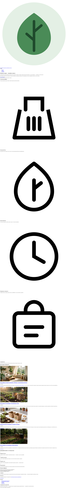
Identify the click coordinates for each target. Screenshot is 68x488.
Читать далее (1, 386)
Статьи (2, 70)
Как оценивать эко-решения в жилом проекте (9, 445)
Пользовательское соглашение (5, 481)
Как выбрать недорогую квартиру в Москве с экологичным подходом (13, 382)
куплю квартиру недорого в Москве (19, 385)
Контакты (3, 71)
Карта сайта (3, 483)
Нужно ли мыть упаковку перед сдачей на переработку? (7, 469)
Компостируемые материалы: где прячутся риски (9, 424)
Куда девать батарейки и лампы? (5, 471)
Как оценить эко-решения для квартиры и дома (9, 403)
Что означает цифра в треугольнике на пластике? (7, 470)
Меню (1, 68)
